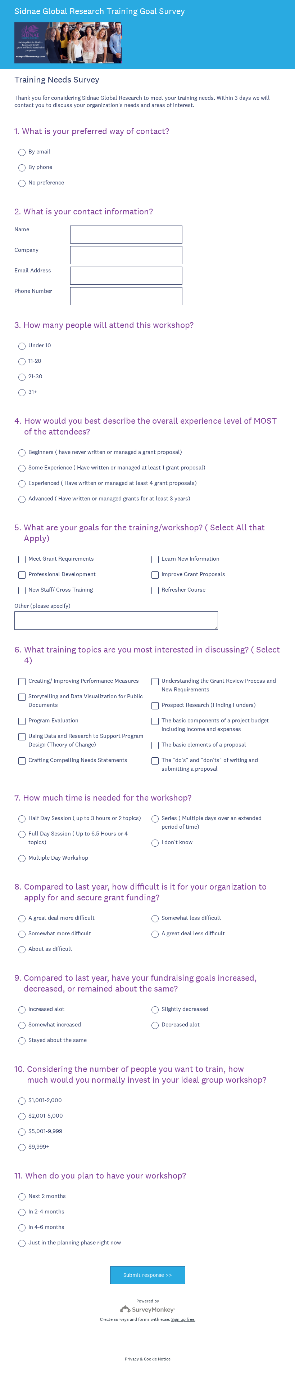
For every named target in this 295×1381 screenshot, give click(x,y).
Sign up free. (183, 1319)
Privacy (132, 1359)
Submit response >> (147, 1274)
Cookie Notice (157, 1359)
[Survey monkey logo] (147, 1309)
